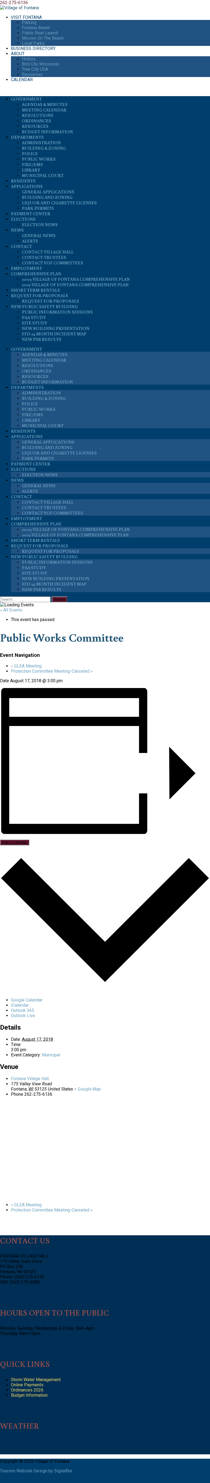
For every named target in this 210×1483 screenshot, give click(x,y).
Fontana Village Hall (30, 1078)
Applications (27, 186)
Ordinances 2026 (27, 1390)
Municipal (51, 1054)
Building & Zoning (44, 148)
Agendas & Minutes (45, 104)
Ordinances (36, 120)
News (17, 230)
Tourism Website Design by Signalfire (36, 1470)
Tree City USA (35, 69)
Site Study (34, 323)
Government (26, 99)
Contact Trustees (44, 257)
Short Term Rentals (35, 290)
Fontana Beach (36, 27)
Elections (23, 219)
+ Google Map (87, 1089)
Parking (29, 22)
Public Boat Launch (40, 33)
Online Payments (27, 1384)
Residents (23, 181)
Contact (21, 246)
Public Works (39, 159)
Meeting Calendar (44, 110)
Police (30, 153)
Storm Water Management (36, 1379)
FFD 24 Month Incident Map (54, 333)
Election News (40, 224)
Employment (26, 268)
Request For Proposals (39, 295)
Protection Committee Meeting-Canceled (52, 671)
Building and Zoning (47, 197)
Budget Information (47, 131)
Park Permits (38, 208)
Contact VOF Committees (52, 262)
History (29, 58)
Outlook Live (23, 1015)
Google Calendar (26, 1000)
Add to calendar (14, 842)
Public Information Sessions (57, 312)
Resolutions (37, 115)
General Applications (48, 191)
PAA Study (34, 317)
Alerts (30, 241)
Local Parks (33, 43)
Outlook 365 (22, 1010)
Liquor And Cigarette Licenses (59, 202)
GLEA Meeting (26, 666)
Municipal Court (43, 175)
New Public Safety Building (44, 306)
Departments (27, 137)
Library (31, 170)
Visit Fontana (26, 17)
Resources (32, 74)
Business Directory (33, 48)
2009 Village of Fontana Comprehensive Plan (76, 279)
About (18, 53)
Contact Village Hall (48, 252)
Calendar (22, 79)
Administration (41, 142)
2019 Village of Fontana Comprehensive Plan (75, 284)
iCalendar (20, 1005)
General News (39, 235)
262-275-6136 (14, 2)
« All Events (11, 610)
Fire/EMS (32, 164)
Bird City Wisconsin (40, 64)
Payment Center (30, 213)
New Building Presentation (55, 328)
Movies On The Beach (43, 38)
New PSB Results (41, 339)
